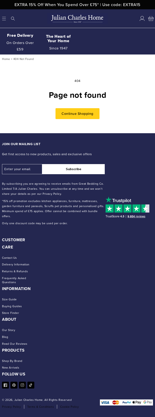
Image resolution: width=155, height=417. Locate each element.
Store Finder (10, 313)
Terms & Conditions (40, 407)
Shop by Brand (12, 361)
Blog (5, 337)
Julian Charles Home (28, 400)
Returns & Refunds (15, 271)
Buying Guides (12, 306)
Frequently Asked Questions (14, 280)
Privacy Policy (11, 407)
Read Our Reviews (14, 344)
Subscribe (73, 169)
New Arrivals (10, 368)
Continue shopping (77, 113)
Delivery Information (15, 264)
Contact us (9, 258)
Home (6, 59)
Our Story (8, 330)
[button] (12, 18)
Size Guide (9, 299)
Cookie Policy (69, 407)
